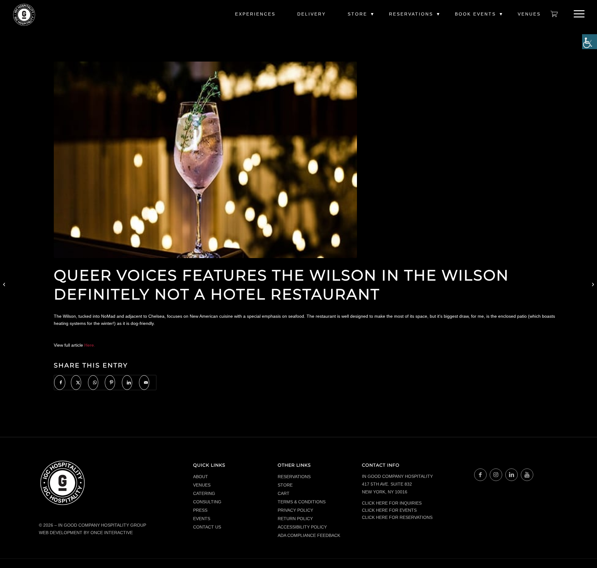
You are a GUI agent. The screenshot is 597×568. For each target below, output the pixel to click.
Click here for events (389, 510)
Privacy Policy (295, 510)
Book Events (475, 14)
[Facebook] (480, 474)
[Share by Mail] (144, 382)
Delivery (311, 14)
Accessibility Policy (302, 526)
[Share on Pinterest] (110, 382)
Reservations (411, 14)
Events (201, 518)
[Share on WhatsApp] (93, 382)
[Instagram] (496, 474)
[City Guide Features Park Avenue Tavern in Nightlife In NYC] (5, 284)
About (200, 476)
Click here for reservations (397, 517)
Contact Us (207, 526)
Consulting (207, 501)
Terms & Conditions (302, 501)
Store (357, 14)
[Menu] (577, 14)
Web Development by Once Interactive (86, 532)
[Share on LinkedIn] (127, 382)
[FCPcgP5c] (205, 160)
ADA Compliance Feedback (309, 535)
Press (200, 510)
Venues (529, 14)
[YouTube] (527, 474)
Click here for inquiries (392, 503)
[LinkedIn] (511, 474)
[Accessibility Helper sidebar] (589, 41)
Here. (89, 345)
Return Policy (295, 518)
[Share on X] (76, 382)
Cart (283, 493)
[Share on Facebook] (59, 382)
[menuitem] (255, 17)
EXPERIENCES (255, 14)
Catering (204, 493)
